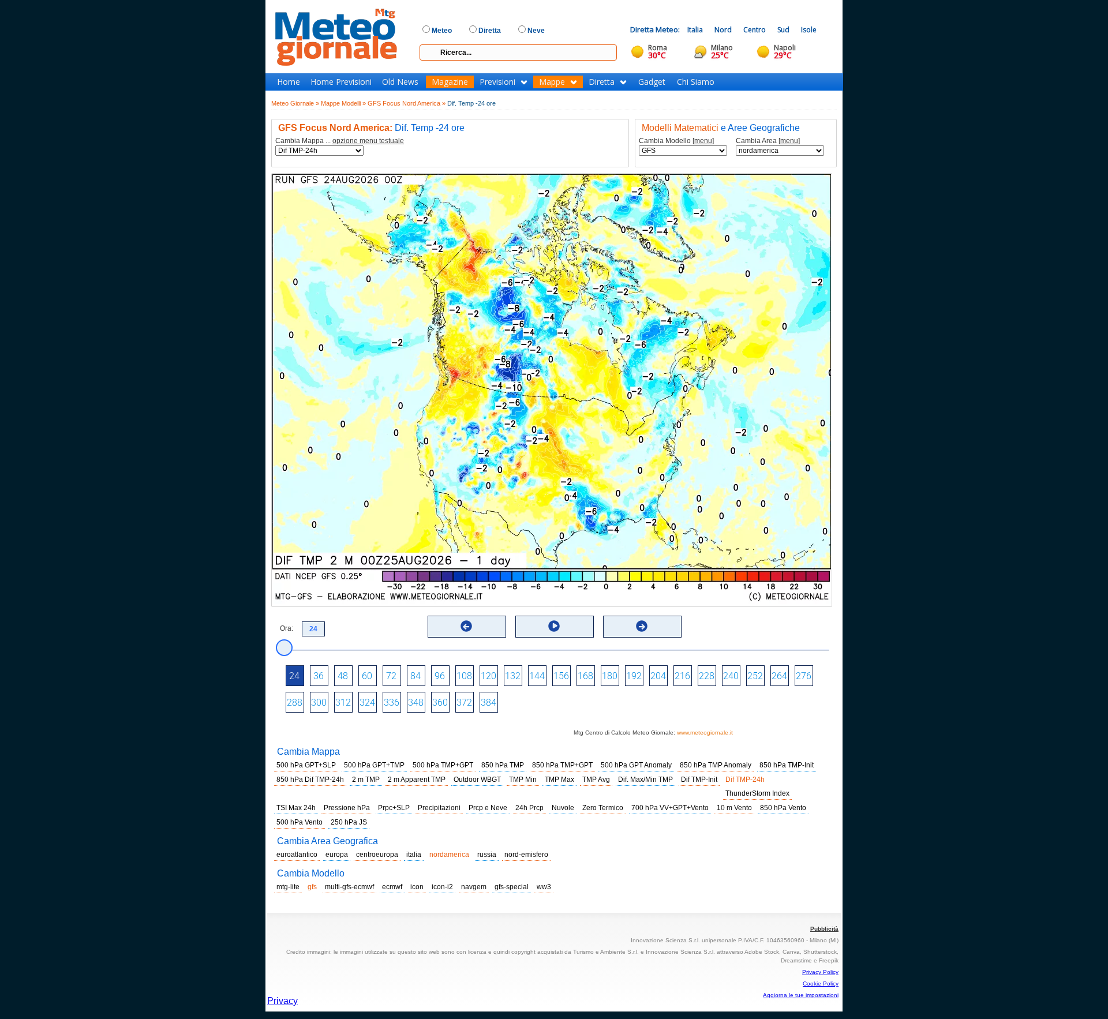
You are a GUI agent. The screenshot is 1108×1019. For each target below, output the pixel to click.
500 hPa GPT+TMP (374, 765)
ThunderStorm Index (757, 793)
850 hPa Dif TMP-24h (310, 780)
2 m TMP (366, 780)
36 (318, 675)
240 (731, 675)
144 (537, 675)
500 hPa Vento (299, 822)
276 (803, 675)
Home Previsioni (341, 82)
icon (417, 887)
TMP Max (559, 780)
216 (682, 675)
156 (561, 675)
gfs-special (512, 887)
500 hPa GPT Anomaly (636, 765)
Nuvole (563, 808)
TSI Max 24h (296, 808)
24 (294, 675)
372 (464, 702)
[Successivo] (642, 626)
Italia (695, 30)
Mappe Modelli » (343, 103)
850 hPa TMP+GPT (562, 765)
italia (413, 855)
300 (319, 702)
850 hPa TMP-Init (786, 765)
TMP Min (523, 780)
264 (779, 675)
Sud (783, 30)
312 (343, 702)
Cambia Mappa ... (339, 141)
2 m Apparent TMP (417, 780)
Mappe (552, 82)
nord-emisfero (526, 855)
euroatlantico (296, 855)
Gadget (651, 82)
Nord (723, 30)
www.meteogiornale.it (705, 732)
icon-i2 (442, 887)
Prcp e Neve (488, 808)
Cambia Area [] (768, 141)
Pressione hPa (347, 808)
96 (440, 675)
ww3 (544, 887)
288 (294, 702)
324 (367, 702)
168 (585, 675)
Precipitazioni (439, 808)
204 (658, 675)
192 (634, 675)
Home (288, 82)
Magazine (450, 82)
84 (415, 675)
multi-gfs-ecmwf (349, 887)
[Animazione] (554, 626)
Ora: (286, 628)
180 (609, 675)
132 (513, 675)
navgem (473, 887)
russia (486, 855)
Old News (400, 82)
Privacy (282, 1001)
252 (755, 675)
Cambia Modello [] (676, 141)
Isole (809, 30)
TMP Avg (596, 780)
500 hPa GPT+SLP (306, 765)
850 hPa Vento (783, 808)
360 (440, 702)
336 (391, 702)
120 (488, 675)
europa (336, 855)
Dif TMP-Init (699, 780)
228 (706, 675)
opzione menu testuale (368, 141)
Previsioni (497, 82)
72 (391, 675)
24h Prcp (529, 808)
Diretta (602, 82)
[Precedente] (466, 626)
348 (416, 702)
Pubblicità (824, 929)
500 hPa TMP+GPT (443, 765)
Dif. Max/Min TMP (645, 780)
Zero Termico (602, 808)
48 (343, 675)
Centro (754, 30)
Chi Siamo (695, 82)
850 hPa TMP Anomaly (715, 765)
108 (464, 675)
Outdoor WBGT (477, 780)
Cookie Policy (821, 983)
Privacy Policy (820, 972)
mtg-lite (288, 887)
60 (367, 675)
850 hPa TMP (502, 765)
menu (703, 141)
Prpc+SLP (394, 808)
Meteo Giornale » (295, 103)
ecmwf (392, 887)
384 (488, 702)
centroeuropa (377, 855)
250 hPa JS (349, 822)
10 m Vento (734, 808)
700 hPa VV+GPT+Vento (670, 808)
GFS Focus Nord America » (407, 103)
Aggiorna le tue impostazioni (801, 995)
